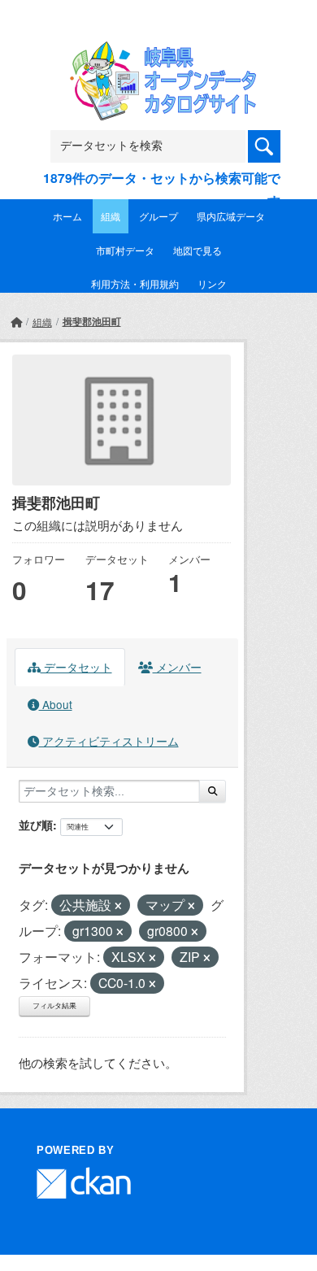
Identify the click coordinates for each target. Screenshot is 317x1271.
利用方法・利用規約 (135, 283)
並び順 (36, 824)
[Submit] (212, 791)
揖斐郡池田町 (92, 321)
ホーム (67, 216)
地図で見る (197, 250)
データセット (76, 667)
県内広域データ (231, 216)
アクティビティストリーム (109, 741)
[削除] (118, 905)
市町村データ (125, 250)
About (55, 704)
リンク (212, 283)
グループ (158, 216)
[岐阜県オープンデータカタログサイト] (158, 51)
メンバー (177, 667)
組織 (110, 216)
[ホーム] (16, 322)
